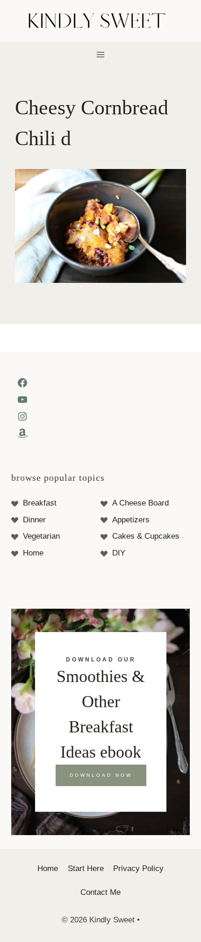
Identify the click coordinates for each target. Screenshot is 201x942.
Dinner (34, 519)
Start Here (86, 868)
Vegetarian (41, 536)
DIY (118, 552)
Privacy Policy (138, 868)
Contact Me (100, 892)
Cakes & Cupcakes (145, 536)
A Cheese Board (140, 503)
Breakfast (40, 503)
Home (33, 552)
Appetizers (131, 519)
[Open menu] (100, 54)
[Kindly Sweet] (101, 21)
